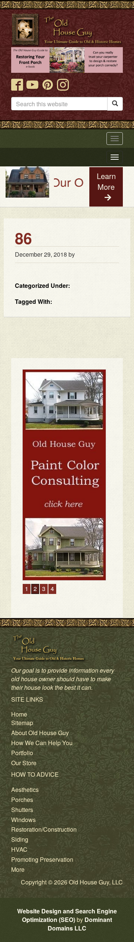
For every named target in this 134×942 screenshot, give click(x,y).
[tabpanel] (67, 475)
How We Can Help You (42, 742)
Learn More (106, 181)
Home (19, 714)
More (18, 869)
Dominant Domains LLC (80, 923)
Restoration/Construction (44, 829)
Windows (23, 819)
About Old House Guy (40, 732)
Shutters (22, 809)
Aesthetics (25, 789)
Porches (22, 799)
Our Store (23, 763)
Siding (19, 839)
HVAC (19, 849)
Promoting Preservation (42, 859)
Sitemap (22, 722)
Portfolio (22, 752)
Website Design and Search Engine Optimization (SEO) (67, 915)
